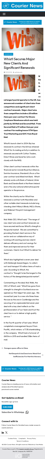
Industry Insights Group (26, 449)
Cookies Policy (12, 438)
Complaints (22, 438)
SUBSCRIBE (7, 407)
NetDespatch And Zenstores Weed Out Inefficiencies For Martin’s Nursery (25, 355)
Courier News (8, 54)
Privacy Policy (31, 438)
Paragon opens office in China (16, 348)
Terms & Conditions (23, 441)
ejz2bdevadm (18, 72)
